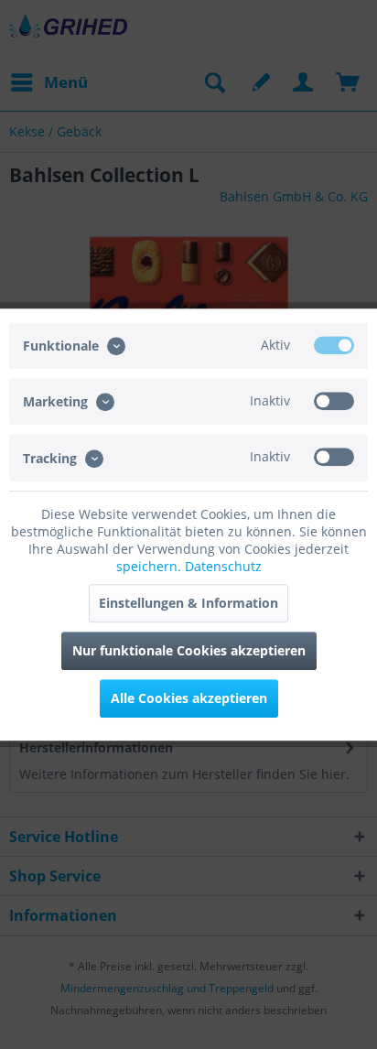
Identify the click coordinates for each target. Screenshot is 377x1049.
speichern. (150, 566)
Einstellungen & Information (188, 602)
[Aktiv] (334, 345)
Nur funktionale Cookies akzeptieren (189, 650)
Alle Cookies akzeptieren (189, 698)
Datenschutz (223, 566)
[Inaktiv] (334, 401)
